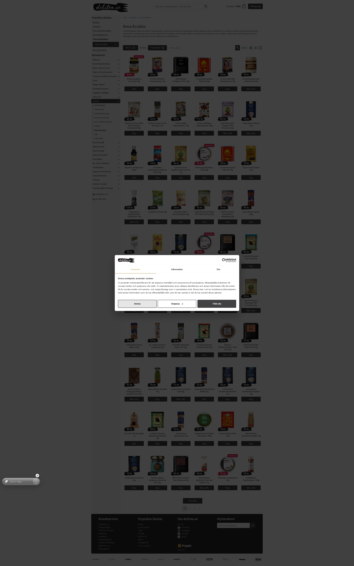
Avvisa (137, 304)
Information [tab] (177, 269)
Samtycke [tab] (135, 269)
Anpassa (175, 304)
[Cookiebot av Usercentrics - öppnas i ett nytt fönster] (224, 260)
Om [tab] (218, 269)
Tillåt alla (217, 304)
